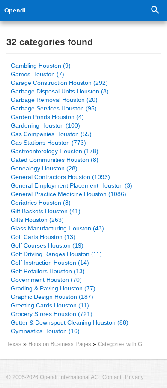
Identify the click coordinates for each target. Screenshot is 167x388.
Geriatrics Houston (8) (41, 202)
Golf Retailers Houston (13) (48, 271)
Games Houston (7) (37, 74)
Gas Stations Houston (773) (48, 142)
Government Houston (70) (46, 279)
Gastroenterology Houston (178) (54, 151)
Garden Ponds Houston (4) (47, 116)
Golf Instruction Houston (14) (50, 262)
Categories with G (120, 344)
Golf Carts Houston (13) (43, 236)
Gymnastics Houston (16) (45, 331)
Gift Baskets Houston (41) (46, 211)
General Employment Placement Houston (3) (71, 185)
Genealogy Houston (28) (44, 168)
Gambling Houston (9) (41, 65)
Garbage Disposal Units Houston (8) (60, 91)
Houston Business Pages (60, 344)
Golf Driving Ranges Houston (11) (56, 254)
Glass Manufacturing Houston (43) (57, 228)
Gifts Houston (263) (37, 219)
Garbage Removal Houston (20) (54, 99)
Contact (112, 377)
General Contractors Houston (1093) (60, 176)
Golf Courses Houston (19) (47, 245)
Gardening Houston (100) (45, 125)
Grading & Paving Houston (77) (53, 288)
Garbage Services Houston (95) (54, 108)
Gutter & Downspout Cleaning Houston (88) (69, 322)
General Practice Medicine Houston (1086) (68, 194)
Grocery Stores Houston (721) (51, 313)
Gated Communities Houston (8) (54, 159)
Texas (13, 344)
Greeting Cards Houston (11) (50, 305)
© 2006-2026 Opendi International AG (52, 377)
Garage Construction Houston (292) (59, 82)
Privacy (134, 377)
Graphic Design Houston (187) (52, 296)
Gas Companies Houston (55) (51, 134)
